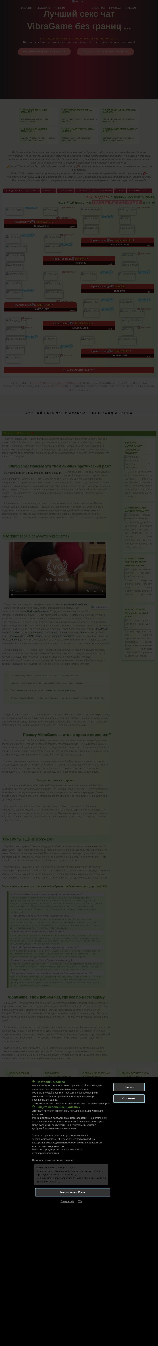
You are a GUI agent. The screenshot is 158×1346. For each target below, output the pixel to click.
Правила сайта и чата (43, 1103)
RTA (80, 1201)
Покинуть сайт (67, 1201)
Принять (129, 1087)
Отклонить (129, 1098)
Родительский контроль (98, 1103)
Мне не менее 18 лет (72, 1192)
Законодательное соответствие (70, 1103)
